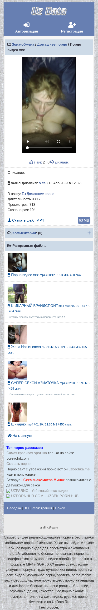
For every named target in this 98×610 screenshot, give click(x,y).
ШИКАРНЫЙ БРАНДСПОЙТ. (48, 311)
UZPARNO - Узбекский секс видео (39, 491)
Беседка (14, 508)
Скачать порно (18, 464)
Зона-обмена (23, 44)
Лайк (37, 162)
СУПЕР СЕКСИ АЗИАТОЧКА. (48, 388)
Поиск (60, 508)
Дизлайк (61, 162)
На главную (22, 436)
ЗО (26, 508)
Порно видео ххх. (46, 275)
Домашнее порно (52, 44)
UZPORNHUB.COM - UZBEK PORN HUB (44, 496)
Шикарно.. (41, 424)
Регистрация (77, 27)
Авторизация (31, 27)
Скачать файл (50, 220)
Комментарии (24, 233)
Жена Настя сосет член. (47, 349)
